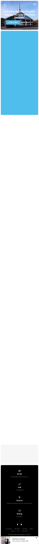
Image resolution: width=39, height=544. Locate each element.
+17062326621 (19, 490)
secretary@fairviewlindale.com (19, 477)
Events (31, 529)
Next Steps (17, 529)
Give (18, 531)
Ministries (24, 529)
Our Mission (9, 529)
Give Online (19, 516)
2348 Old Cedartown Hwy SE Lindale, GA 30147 (19, 503)
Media (13, 531)
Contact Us (24, 531)
